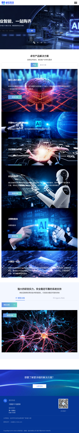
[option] (39, 27)
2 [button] (38, 43)
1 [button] (34, 43)
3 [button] (41, 43)
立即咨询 (39, 386)
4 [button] (45, 43)
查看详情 (15, 97)
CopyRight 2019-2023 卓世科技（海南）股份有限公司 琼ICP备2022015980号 (26, 431)
